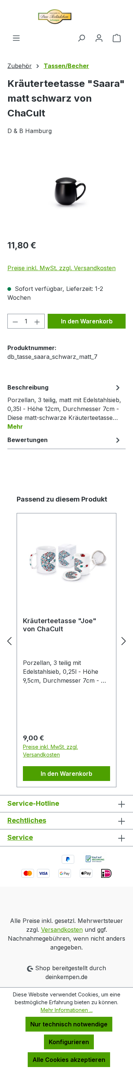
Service (20, 837)
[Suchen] (81, 37)
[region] (66, 191)
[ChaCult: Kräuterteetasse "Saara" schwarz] (66, 191)
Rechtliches (26, 820)
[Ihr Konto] (99, 37)
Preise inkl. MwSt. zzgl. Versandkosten (61, 268)
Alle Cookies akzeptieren (69, 1059)
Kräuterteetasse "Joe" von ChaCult (59, 625)
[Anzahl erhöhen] (37, 321)
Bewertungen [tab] (27, 440)
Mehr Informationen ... (67, 1010)
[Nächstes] (123, 641)
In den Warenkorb (87, 321)
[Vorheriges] (9, 641)
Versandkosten (62, 929)
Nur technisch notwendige (69, 1024)
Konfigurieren (69, 1042)
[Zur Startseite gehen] (66, 16)
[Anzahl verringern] (15, 321)
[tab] (64, 406)
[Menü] (16, 37)
